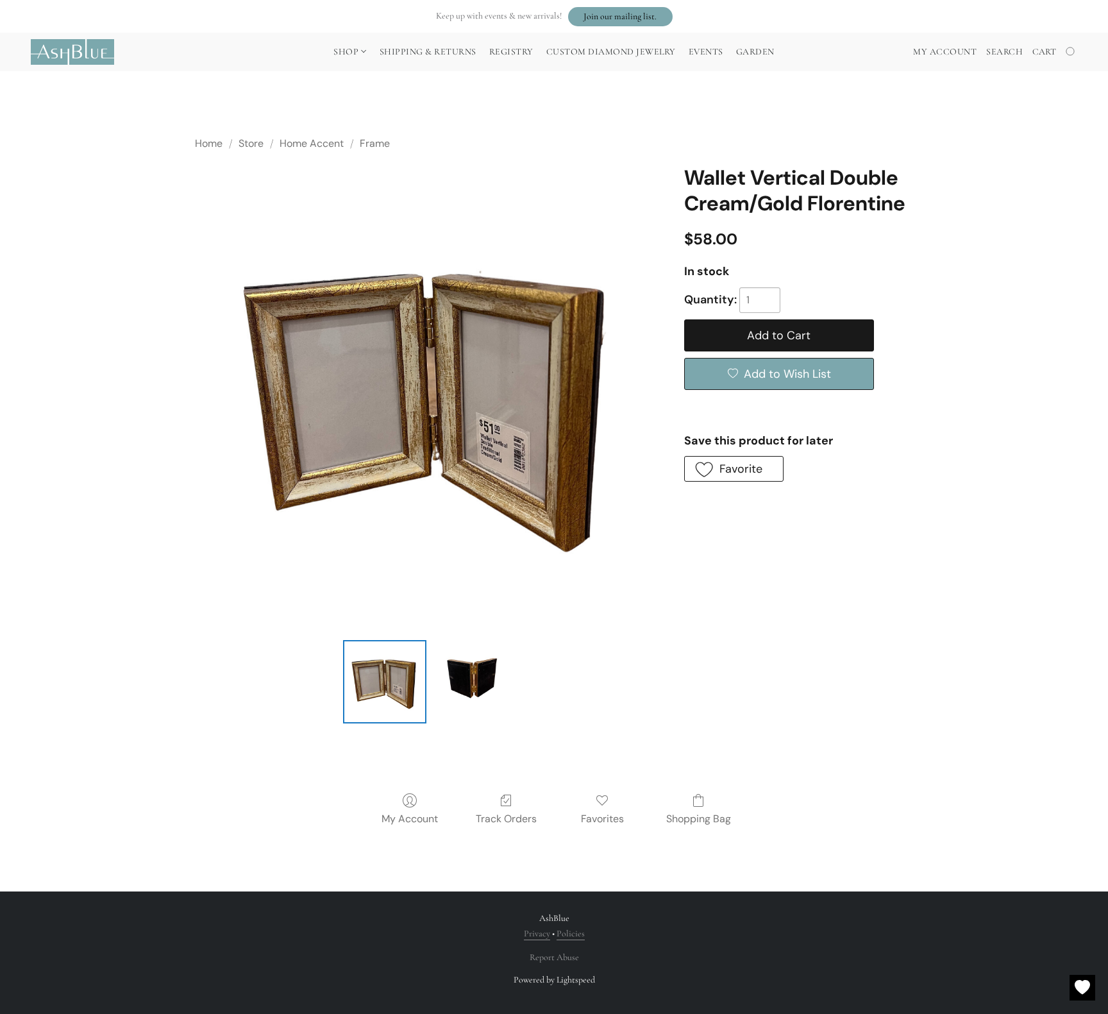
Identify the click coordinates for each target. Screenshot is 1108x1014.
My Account (410, 818)
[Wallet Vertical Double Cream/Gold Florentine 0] (384, 681)
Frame (375, 143)
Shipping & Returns (428, 51)
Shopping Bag (698, 818)
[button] (620, 16)
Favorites (602, 818)
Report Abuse (554, 957)
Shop (347, 51)
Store (251, 143)
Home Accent (312, 143)
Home (208, 143)
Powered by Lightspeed (554, 979)
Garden (755, 51)
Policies (571, 933)
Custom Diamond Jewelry (611, 51)
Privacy (537, 933)
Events (706, 51)
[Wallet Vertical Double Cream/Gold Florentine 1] (473, 681)
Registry (511, 51)
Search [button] (1004, 51)
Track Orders (506, 818)
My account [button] (945, 51)
